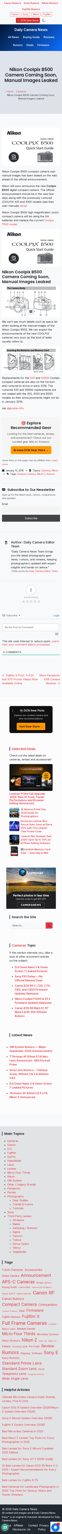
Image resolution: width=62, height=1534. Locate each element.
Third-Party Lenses (19, 1216)
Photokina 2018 (19, 1346)
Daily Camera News (31, 30)
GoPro (11, 1156)
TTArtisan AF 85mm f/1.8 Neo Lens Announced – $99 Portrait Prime (29, 1060)
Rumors (17, 45)
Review (47, 1346)
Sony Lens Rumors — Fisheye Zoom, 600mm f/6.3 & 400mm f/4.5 (28, 1074)
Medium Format (26, 1328)
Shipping (25, 1353)
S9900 (45, 378)
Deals (29, 45)
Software (37, 1353)
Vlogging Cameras (36, 1374)
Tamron (17, 1236)
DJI (9, 1148)
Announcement (36, 1275)
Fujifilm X (31, 1316)
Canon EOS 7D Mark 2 (42, 1287)
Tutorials (18, 1208)
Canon (15, 14)
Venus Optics (21, 1243)
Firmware (43, 45)
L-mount (53, 1324)
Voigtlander (20, 1251)
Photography (15, 1196)
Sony (26, 14)
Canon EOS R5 (24, 1293)
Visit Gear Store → (31, 726)
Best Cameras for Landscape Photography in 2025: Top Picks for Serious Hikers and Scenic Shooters (30, 1490)
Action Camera (10, 1275)
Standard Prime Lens (22, 1363)
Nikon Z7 (52, 1341)
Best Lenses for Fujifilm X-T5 (20, 1480)
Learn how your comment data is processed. (30, 643)
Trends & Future (23, 1204)
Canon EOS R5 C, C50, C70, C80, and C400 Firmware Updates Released (33, 989)
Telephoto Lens (14, 1374)
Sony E (51, 1352)
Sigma (16, 1232)
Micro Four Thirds (18, 1172)
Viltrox (17, 1247)
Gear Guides (20, 1200)
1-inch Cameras (12, 1270)
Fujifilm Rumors (31, 9)
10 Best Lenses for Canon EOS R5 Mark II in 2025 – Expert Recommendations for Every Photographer (30, 1469)
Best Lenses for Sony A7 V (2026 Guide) (27, 1459)
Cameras (46, 470)
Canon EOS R (8, 1293)
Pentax (11, 1192)
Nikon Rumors (50, 3)
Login (56, 615)
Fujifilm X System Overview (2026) (23, 1424)
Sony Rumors (31, 3)
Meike (16, 1224)
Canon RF (44, 1293)
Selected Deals (24, 749)
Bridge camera (44, 1282)
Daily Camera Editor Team (43, 571)
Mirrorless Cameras (48, 1334)
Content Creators (9, 1311)
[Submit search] (49, 925)
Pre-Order (34, 1346)
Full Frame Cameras (24, 1323)
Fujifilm (47, 14)
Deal (22, 1310)
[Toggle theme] (43, 20)
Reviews (49, 37)
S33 (32, 378)
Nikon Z (41, 474)
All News (13, 37)
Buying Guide (31, 37)
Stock (41, 1369)
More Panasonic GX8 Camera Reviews (49, 679)
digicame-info (15, 408)
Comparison (47, 1305)
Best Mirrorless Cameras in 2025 (23, 1431)
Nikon (36, 14)
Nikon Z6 (43, 1341)
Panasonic (13, 1188)
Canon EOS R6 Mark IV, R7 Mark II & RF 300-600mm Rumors (31, 1012)
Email (5, 504)
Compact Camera (26, 474)
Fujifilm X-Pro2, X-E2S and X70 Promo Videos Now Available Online (20, 679)
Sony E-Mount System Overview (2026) (27, 1418)
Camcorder (24, 1287)
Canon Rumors (12, 3)
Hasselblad (14, 1160)
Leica (10, 1164)
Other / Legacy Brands (21, 1184)
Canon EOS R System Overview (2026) (26, 1407)
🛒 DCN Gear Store (27, 20)
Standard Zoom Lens (19, 1369)
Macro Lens (8, 1328)
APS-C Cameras (18, 1281)
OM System (14, 1180)
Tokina (17, 1240)
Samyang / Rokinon (25, 1228)
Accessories (33, 1270)
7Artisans (18, 1220)
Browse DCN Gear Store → (31, 450)
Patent (6, 1346)
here (23, 205)
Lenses (11, 1168)
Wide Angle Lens (15, 1379)
